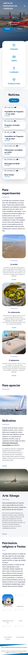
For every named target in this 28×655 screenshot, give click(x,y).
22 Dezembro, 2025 (11, 159)
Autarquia (14, 49)
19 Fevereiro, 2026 (10, 146)
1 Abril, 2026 (9, 132)
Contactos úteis (14, 84)
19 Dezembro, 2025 (10, 170)
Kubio (21, 653)
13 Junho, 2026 (10, 107)
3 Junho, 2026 (9, 121)
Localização (14, 72)
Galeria (14, 61)
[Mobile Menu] (25, 6)
